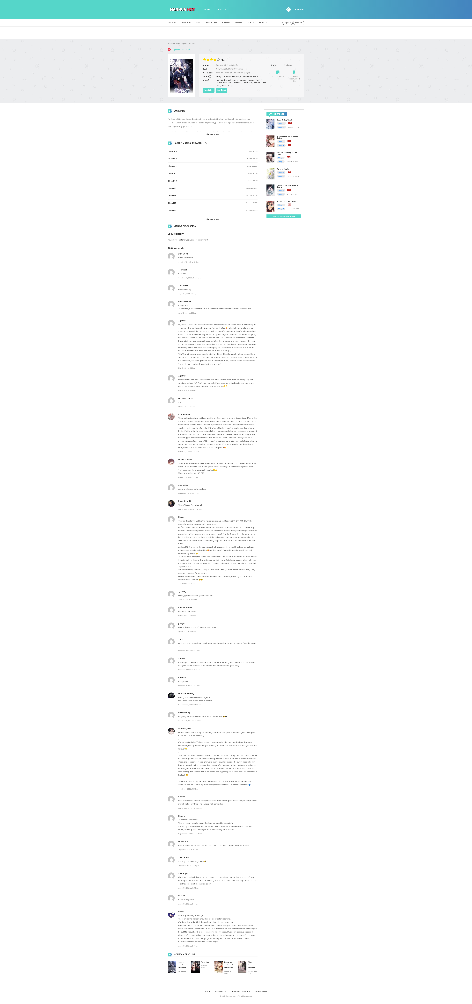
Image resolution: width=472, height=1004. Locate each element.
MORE (261, 22)
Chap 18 (281, 194)
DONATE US (186, 22)
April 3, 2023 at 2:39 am (187, 631)
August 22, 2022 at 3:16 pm (188, 850)
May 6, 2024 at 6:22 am (187, 368)
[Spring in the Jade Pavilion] (270, 206)
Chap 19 (281, 190)
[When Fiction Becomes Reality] (242, 966)
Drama (238, 22)
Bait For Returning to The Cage (287, 153)
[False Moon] (195, 966)
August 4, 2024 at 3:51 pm (188, 294)
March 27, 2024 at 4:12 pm (188, 477)
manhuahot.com (224, 83)
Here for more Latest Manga (284, 216)
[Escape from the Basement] (172, 966)
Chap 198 (172, 195)
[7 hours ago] (289, 141)
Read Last (221, 90)
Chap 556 (281, 127)
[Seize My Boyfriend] (270, 124)
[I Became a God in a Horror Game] (270, 190)
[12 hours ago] (289, 172)
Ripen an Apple (283, 169)
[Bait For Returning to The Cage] (270, 157)
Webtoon (257, 76)
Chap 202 (172, 166)
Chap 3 (280, 162)
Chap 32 (281, 176)
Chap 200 (172, 181)
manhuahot (254, 80)
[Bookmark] (294, 73)
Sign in (288, 22)
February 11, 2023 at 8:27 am (189, 651)
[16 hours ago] (289, 204)
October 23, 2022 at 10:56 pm (189, 721)
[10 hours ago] (288, 157)
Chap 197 (172, 203)
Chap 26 (281, 145)
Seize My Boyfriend (284, 120)
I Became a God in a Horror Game (287, 186)
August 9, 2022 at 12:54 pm (188, 888)
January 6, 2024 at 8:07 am (188, 493)
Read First (208, 90)
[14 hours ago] (289, 190)
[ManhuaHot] (182, 9)
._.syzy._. (182, 591)
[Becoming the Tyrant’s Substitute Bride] (218, 966)
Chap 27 (281, 141)
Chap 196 (172, 210)
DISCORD (172, 22)
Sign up (298, 22)
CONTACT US (220, 9)
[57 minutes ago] (290, 123)
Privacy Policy (261, 991)
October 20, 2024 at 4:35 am (189, 278)
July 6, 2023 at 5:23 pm (187, 584)
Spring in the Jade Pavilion (287, 201)
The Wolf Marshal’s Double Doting (287, 137)
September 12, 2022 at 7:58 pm (190, 808)
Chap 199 (172, 188)
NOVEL (198, 22)
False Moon (205, 962)
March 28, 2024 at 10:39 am (188, 452)
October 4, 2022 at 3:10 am (188, 789)
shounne (258, 83)
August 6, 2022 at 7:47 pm (188, 904)
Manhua (250, 22)
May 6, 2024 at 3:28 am (187, 390)
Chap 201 (172, 173)
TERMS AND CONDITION (240, 991)
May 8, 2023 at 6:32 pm (187, 616)
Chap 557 (281, 123)
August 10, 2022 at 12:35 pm (188, 866)
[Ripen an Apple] (270, 173)
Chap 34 (281, 205)
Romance (226, 22)
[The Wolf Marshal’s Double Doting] (270, 141)
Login (188, 240)
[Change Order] (206, 143)
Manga (177, 43)
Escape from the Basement (182, 965)
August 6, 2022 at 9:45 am (188, 946)
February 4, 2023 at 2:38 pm (189, 686)
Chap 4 (280, 158)
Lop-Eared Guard (188, 43)
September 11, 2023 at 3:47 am (190, 509)
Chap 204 (172, 151)
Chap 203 (172, 159)
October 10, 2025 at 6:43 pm (189, 262)
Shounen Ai (211, 22)
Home (170, 43)
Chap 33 (281, 172)
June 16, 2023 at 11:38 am (187, 600)
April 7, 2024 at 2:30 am (187, 406)
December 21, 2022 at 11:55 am (189, 705)
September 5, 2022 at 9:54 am (190, 834)
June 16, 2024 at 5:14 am (187, 313)
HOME (207, 9)
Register (180, 240)
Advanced (299, 9)
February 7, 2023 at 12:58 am (189, 670)
